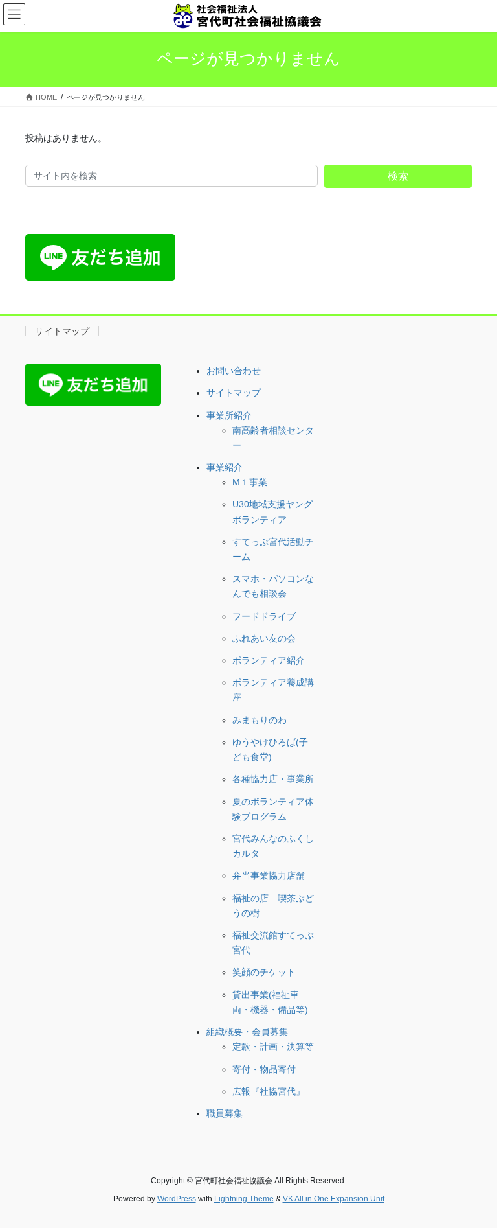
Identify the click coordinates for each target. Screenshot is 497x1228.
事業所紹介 (229, 415)
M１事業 (249, 482)
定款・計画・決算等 (273, 1046)
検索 (398, 175)
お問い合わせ (233, 370)
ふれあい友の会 (264, 638)
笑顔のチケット (264, 972)
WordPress (176, 1198)
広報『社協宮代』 (268, 1091)
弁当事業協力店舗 (268, 875)
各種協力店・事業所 (273, 779)
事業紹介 (224, 467)
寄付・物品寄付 (264, 1069)
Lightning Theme (244, 1198)
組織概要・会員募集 (247, 1031)
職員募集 (224, 1113)
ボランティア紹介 (268, 660)
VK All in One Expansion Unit (333, 1198)
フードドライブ (264, 616)
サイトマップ (62, 331)
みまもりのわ (259, 720)
